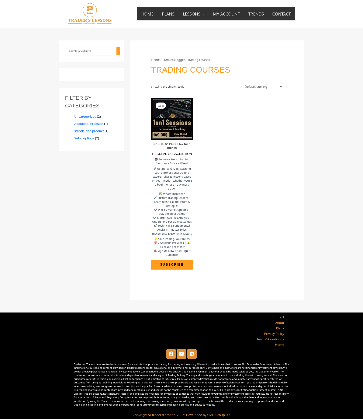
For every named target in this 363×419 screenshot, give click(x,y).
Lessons (191, 14)
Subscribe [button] (172, 264)
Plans (168, 14)
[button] (202, 13)
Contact (281, 14)
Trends (256, 14)
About (279, 322)
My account (226, 14)
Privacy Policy (274, 333)
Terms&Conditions (270, 339)
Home (147, 14)
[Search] (118, 51)
